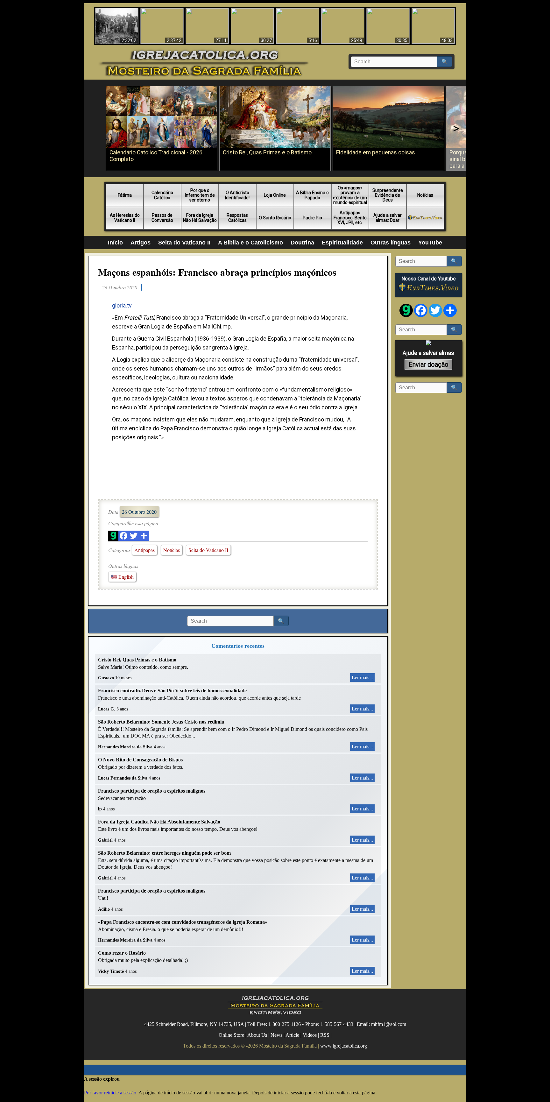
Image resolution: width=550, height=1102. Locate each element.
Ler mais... (362, 677)
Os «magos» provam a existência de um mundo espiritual (350, 195)
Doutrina (302, 242)
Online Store (231, 1035)
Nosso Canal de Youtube (428, 279)
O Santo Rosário (275, 217)
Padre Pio (312, 217)
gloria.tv (122, 305)
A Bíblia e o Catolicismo (250, 242)
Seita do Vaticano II (184, 242)
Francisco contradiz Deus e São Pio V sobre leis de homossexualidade (172, 690)
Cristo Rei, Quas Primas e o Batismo (137, 659)
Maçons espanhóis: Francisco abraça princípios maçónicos (217, 272)
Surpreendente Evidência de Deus (387, 195)
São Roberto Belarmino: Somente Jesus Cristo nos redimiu (161, 721)
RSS (324, 1035)
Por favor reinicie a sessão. (111, 1092)
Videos (310, 1035)
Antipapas (144, 550)
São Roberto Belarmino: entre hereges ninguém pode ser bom (164, 853)
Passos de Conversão (162, 218)
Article (292, 1035)
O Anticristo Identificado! (237, 195)
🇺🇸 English (122, 576)
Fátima (125, 195)
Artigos (140, 242)
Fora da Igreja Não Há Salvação (200, 218)
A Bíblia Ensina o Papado (312, 195)
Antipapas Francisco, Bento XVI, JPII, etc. (350, 217)
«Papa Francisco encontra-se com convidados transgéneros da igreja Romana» (182, 922)
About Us (257, 1035)
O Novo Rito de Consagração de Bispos (140, 759)
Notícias (425, 195)
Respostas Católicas (237, 218)
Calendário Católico (162, 195)
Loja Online (275, 195)
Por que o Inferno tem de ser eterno (200, 195)
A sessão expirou (102, 1079)
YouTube (430, 242)
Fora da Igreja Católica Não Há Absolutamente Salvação (159, 821)
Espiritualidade (342, 242)
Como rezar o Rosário (122, 953)
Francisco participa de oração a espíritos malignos (151, 791)
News (276, 1035)
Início (115, 242)
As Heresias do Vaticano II (125, 218)
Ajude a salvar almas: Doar (387, 218)
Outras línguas (390, 242)
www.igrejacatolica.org (343, 1046)
